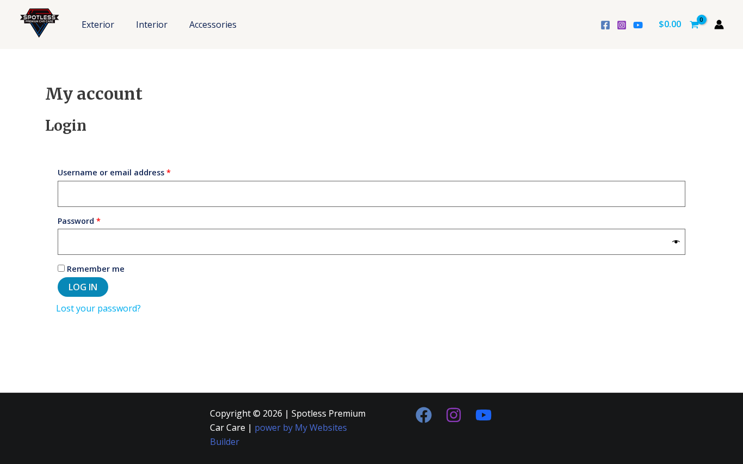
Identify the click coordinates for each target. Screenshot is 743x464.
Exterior (98, 24)
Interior (152, 24)
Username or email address (131, 171)
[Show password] (676, 242)
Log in (83, 287)
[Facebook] (605, 25)
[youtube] (638, 25)
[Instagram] (622, 25)
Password (96, 219)
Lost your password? (98, 308)
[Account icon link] (719, 24)
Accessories (213, 24)
